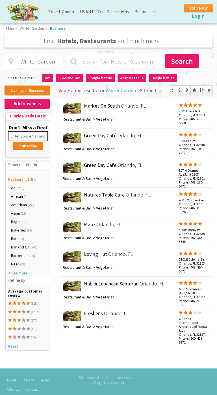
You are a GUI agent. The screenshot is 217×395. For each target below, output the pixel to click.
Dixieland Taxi (69, 77)
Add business (27, 104)
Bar (14, 238)
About (11, 380)
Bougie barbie (100, 77)
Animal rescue (132, 77)
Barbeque (20, 255)
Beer (15, 264)
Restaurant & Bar (22, 179)
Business (58, 28)
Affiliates (13, 389)
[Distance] (186, 90)
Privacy (28, 380)
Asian (16, 213)
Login (198, 16)
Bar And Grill (21, 247)
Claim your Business (27, 90)
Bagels (17, 221)
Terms (44, 380)
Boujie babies (163, 77)
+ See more (17, 273)
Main (10, 28)
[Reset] (208, 90)
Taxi (47, 77)
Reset (13, 346)
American (19, 204)
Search (182, 61)
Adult (16, 187)
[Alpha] (201, 90)
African (17, 196)
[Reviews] (194, 90)
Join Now (198, 8)
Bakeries (19, 230)
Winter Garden (32, 28)
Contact (32, 389)
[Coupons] (179, 90)
